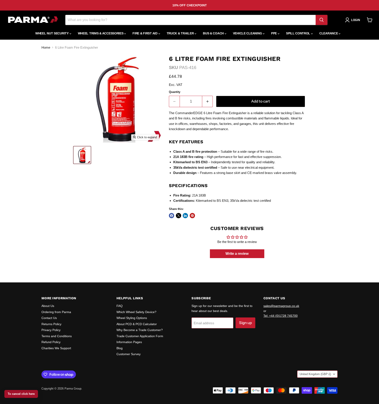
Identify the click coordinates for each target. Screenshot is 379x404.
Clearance (329, 33)
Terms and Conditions (56, 336)
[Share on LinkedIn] (185, 215)
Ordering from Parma (56, 312)
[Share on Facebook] (171, 215)
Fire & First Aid (145, 33)
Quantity (174, 92)
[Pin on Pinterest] (192, 215)
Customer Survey (128, 354)
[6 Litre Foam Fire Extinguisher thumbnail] (82, 155)
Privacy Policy (51, 330)
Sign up (245, 323)
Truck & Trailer (181, 33)
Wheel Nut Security (52, 33)
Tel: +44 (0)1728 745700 (280, 315)
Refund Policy (51, 342)
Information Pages (129, 342)
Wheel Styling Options (131, 318)
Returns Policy (51, 324)
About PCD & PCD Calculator (136, 324)
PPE (274, 33)
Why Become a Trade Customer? (139, 330)
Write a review (236, 253)
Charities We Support (56, 348)
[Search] (321, 20)
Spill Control (298, 33)
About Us (47, 306)
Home (45, 47)
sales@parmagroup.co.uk (281, 306)
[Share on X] (178, 215)
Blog (119, 348)
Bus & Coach (214, 33)
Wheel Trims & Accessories (101, 33)
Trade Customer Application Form (139, 336)
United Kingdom (315, 374)
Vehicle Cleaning (248, 33)
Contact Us (49, 318)
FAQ (119, 306)
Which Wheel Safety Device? (136, 312)
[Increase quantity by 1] (207, 101)
